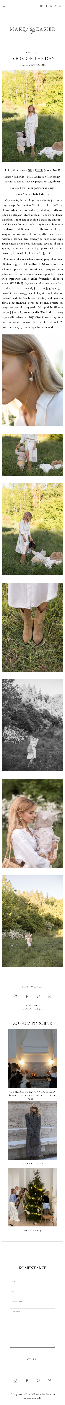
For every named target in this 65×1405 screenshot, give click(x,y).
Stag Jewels (35, 170)
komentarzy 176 (32, 987)
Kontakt (37, 1398)
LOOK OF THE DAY (32, 58)
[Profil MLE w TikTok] (60, 5)
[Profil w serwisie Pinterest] (51, 5)
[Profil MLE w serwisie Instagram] (41, 5)
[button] (4, 6)
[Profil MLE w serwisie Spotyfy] (55, 5)
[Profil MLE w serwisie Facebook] (46, 5)
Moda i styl (32, 53)
